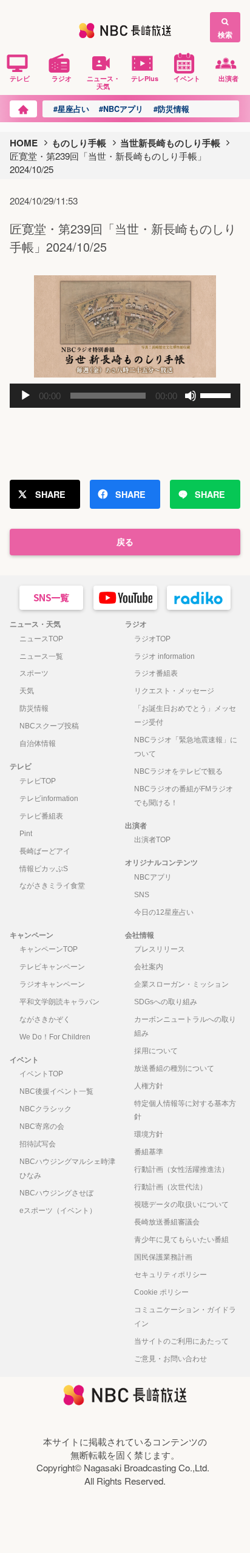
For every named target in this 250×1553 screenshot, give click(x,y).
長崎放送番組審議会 (167, 1222)
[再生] (25, 396)
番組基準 (148, 1152)
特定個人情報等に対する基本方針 (185, 1110)
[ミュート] (190, 396)
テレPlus (144, 78)
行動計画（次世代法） (170, 1187)
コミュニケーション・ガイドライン (185, 1317)
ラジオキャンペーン (52, 984)
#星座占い (71, 108)
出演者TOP (152, 839)
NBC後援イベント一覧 (56, 1091)
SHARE (50, 494)
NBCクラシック (45, 1109)
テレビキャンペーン (52, 967)
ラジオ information (164, 656)
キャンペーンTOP (48, 949)
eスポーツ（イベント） (57, 1210)
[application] (125, 396)
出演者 (228, 78)
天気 (26, 691)
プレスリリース (159, 949)
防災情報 (34, 708)
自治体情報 (37, 743)
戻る (125, 541)
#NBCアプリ (121, 108)
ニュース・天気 (103, 82)
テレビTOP (37, 781)
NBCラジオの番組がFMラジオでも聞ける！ (183, 796)
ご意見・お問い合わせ (170, 1359)
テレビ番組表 (41, 816)
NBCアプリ (153, 877)
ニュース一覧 (41, 656)
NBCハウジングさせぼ (56, 1193)
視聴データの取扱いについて (181, 1204)
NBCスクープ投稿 (49, 726)
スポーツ (34, 673)
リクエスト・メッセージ (174, 691)
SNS (141, 895)
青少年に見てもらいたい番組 (181, 1239)
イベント (187, 78)
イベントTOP (41, 1074)
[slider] (217, 394)
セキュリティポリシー (170, 1274)
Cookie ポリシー (161, 1292)
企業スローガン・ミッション (181, 984)
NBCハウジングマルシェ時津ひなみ (67, 1168)
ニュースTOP (41, 639)
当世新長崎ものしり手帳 (170, 142)
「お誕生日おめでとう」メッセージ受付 (185, 715)
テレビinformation (48, 798)
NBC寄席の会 (41, 1126)
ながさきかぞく (44, 1019)
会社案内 (148, 967)
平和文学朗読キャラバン (59, 1002)
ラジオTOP (152, 639)
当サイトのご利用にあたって (181, 1341)
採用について (156, 1051)
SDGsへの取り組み (165, 1002)
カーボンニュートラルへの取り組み (185, 1026)
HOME (24, 142)
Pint (25, 833)
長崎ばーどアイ (44, 851)
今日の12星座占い (164, 912)
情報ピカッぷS (43, 869)
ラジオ (62, 78)
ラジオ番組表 (156, 673)
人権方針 (148, 1086)
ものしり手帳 (79, 142)
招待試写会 (37, 1144)
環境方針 (148, 1134)
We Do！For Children (54, 1037)
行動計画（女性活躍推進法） (181, 1169)
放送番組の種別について (174, 1068)
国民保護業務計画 (163, 1257)
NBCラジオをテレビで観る (178, 771)
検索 (225, 34)
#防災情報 (171, 108)
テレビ (20, 78)
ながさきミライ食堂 (52, 885)
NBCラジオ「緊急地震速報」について (185, 747)
